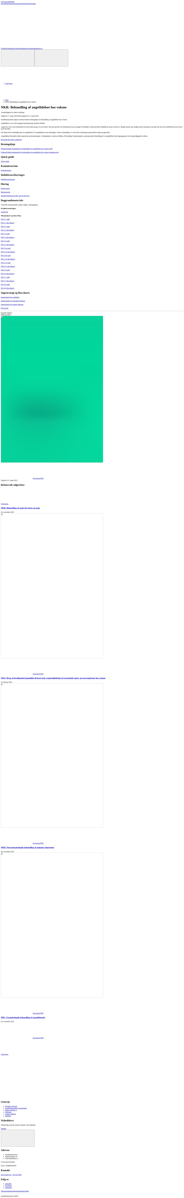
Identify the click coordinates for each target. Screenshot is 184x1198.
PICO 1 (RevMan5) (7, 223)
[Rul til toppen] (17, 1138)
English (33, 4)
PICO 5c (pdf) (6, 263)
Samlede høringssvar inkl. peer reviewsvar (15, 196)
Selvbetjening (26, 4)
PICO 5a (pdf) (6, 248)
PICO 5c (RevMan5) (8, 266)
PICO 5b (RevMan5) (8, 259)
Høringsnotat (5, 188)
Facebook (8, 1186)
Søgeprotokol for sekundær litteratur (13, 301)
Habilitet (8, 1116)
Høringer (25, 48)
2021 (7, 100)
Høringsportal (5, 192)
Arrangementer (33, 48)
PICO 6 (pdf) (5, 270)
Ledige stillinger (10, 1114)
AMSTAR (4, 212)
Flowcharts (4, 308)
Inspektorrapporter (15, 4)
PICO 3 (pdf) (5, 234)
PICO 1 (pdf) (5, 219)
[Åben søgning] (17, 57)
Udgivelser (18, 48)
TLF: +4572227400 (14, 1175)
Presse (3, 4)
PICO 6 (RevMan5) (7, 274)
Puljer (7, 4)
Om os (40, 48)
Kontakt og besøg (11, 1106)
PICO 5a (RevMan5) (8, 252)
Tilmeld (3, 1129)
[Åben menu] (51, 57)
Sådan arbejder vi (11, 1110)
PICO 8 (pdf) (5, 285)
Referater (8, 1112)
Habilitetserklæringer (8, 179)
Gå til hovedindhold (7, 2)
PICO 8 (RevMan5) (7, 288)
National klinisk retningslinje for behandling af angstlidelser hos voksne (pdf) (26, 149)
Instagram (8, 1188)
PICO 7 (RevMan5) (7, 281)
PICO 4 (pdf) (5, 241)
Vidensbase (10, 48)
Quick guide (5, 161)
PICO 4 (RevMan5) (7, 245)
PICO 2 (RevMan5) (7, 230)
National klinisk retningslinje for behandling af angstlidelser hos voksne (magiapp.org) (30, 152)
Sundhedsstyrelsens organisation (16, 1108)
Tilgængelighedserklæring (9, 1191)
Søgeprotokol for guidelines (10, 297)
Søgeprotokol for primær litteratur (12, 304)
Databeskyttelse (23, 1191)
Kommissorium (6, 170)
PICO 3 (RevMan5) (7, 237)
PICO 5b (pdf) (6, 256)
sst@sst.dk (4, 1175)
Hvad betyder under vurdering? (11, 140)
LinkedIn (8, 1184)
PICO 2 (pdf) (5, 227)
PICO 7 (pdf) (5, 277)
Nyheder (4, 48)
